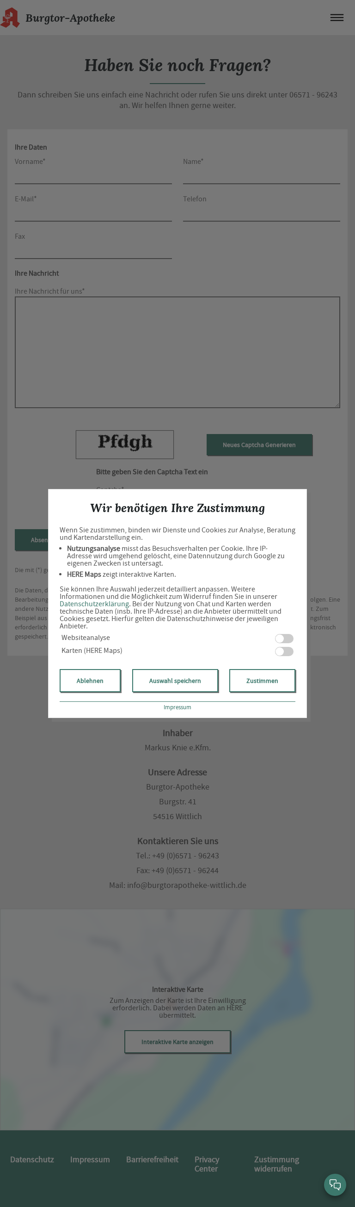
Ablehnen (90, 680)
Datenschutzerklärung (94, 604)
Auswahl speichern (175, 680)
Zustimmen (262, 680)
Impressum (177, 707)
